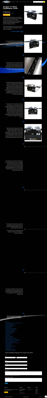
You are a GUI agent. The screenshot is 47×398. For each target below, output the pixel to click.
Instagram (36, 390)
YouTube (36, 391)
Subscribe (6, 392)
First (5, 358)
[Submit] (44, 1)
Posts (36, 392)
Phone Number (7, 363)
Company (6, 360)
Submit (6, 383)
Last (16, 358)
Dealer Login (36, 393)
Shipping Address (7, 370)
